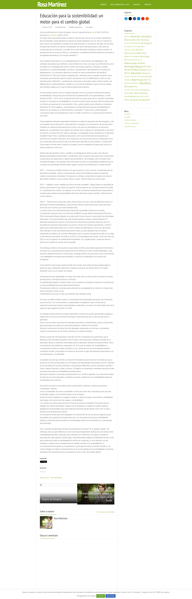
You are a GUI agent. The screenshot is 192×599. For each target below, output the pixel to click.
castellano (53, 35)
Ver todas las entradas (105, 512)
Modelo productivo (75, 27)
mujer (149, 76)
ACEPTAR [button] (101, 596)
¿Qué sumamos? (141, 100)
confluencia (136, 43)
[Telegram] (138, 18)
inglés (94, 32)
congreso (147, 43)
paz (150, 80)
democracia (130, 53)
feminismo (141, 70)
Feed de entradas (130, 120)
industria (146, 73)
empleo (142, 63)
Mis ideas (136, 4)
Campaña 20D (133, 40)
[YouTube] (143, 18)
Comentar (89, 27)
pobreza (136, 83)
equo (140, 66)
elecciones (131, 63)
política (146, 83)
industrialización (130, 76)
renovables (129, 93)
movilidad (141, 77)
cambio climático (142, 36)
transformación (143, 97)
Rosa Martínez (60, 27)
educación (45, 478)
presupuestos (131, 86)
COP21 (140, 50)
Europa (147, 66)
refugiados (145, 90)
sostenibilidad (56, 478)
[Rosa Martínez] (52, 4)
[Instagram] (130, 18)
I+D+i (128, 73)
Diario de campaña (132, 56)
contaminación (130, 50)
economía (129, 60)
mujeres (128, 80)
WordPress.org (129, 126)
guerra (150, 70)
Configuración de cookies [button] (86, 596)
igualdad (136, 73)
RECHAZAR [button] (110, 596)
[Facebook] (134, 18)
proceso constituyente (132, 90)
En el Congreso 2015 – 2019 (119, 4)
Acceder (127, 117)
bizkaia (127, 36)
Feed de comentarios (131, 123)
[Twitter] (126, 18)
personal (128, 83)
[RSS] (147, 18)
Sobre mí (103, 4)
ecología (145, 56)
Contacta (147, 4)
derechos (142, 53)
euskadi (129, 70)
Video (127, 100)
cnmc (127, 43)
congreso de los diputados (135, 47)
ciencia (145, 40)
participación (140, 80)
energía (130, 66)
